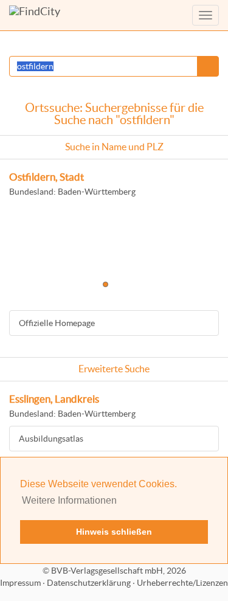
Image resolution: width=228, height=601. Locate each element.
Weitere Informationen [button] (69, 500)
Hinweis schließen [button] (114, 532)
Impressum (20, 583)
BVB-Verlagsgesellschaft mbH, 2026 (118, 570)
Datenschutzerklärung (89, 583)
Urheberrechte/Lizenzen (182, 583)
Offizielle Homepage (57, 323)
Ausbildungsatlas (51, 438)
